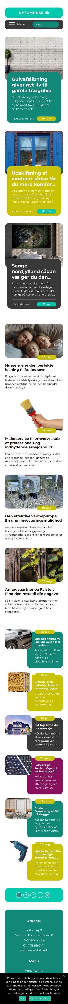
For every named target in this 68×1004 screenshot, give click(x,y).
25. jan (45, 675)
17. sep (45, 801)
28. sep (45, 758)
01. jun (46, 304)
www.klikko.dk (38, 950)
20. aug (45, 844)
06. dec (47, 430)
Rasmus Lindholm (23, 118)
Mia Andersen (20, 304)
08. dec (47, 357)
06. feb (45, 632)
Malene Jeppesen (23, 211)
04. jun (46, 118)
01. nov (46, 508)
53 (47, 895)
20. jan (45, 718)
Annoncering (34, 970)
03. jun (46, 211)
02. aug (47, 581)
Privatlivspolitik (40, 998)
